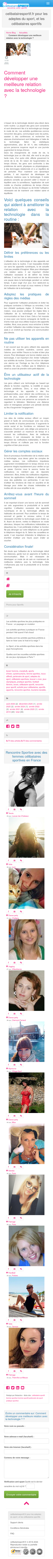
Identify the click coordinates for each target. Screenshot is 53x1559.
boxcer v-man (36, 679)
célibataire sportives (20, 679)
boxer (16, 684)
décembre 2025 (26, 703)
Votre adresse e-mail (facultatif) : (19, 1436)
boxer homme (12, 671)
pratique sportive (24, 681)
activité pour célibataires (27, 687)
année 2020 (29, 709)
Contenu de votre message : (17, 1457)
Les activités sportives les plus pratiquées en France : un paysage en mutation (25, 622)
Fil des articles (14, 740)
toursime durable (38, 689)
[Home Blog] (8, 586)
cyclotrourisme (19, 673)
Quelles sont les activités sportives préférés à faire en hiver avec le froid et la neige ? (25, 639)
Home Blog (11, 32)
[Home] (8, 579)
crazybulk (23, 671)
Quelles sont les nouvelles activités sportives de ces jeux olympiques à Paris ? (25, 655)
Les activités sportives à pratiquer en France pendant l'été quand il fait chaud (25, 631)
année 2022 (34, 706)
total (18, 711)
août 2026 (10, 703)
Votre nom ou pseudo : (14, 1426)
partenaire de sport (21, 676)
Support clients (16, 1522)
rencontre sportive (22, 689)
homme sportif (23, 1398)
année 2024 (20, 706)
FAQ (12, 1533)
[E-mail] (22, 1388)
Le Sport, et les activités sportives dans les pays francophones (24, 647)
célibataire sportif (26, 684)
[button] (8, 809)
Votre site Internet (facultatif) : (18, 1447)
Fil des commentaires (32, 740)
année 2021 (15, 709)
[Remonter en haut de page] (26, 1504)
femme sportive (33, 673)
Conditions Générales (19, 1528)
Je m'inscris (15, 594)
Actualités (23, 32)
